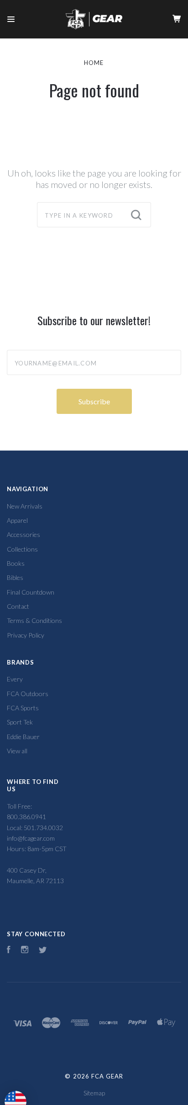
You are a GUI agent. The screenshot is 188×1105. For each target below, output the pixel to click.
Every (15, 679)
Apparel (17, 520)
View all (17, 751)
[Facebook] (8, 951)
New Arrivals (24, 506)
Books (16, 563)
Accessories (23, 534)
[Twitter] (43, 951)
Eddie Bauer (23, 736)
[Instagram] (24, 951)
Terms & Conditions (34, 620)
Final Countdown (30, 592)
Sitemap (94, 1093)
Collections (22, 549)
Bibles (15, 577)
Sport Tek (20, 722)
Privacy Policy (25, 635)
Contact (18, 606)
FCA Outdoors (27, 693)
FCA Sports (23, 708)
